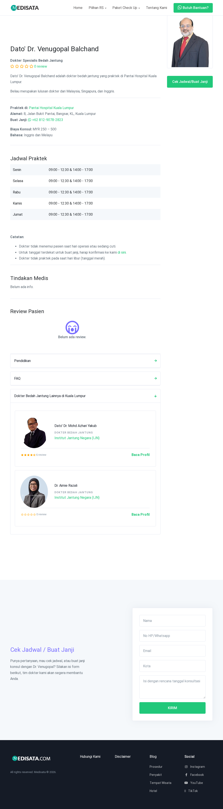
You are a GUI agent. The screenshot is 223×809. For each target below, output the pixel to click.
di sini (122, 252)
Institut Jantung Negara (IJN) (77, 438)
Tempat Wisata (160, 783)
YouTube (196, 783)
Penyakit (156, 775)
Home (78, 8)
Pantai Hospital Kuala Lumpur (51, 108)
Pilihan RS (97, 8)
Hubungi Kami (90, 756)
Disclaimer (123, 756)
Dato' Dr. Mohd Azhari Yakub (75, 426)
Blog (153, 756)
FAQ (17, 378)
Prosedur (156, 766)
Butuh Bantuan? (195, 8)
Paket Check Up (125, 8)
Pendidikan (22, 361)
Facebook (197, 775)
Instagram (197, 766)
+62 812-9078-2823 (47, 120)
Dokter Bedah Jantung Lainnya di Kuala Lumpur (50, 396)
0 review (40, 66)
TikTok (193, 791)
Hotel (153, 791)
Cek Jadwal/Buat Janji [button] (190, 82)
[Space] (26, 7)
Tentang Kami (156, 8)
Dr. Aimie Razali (65, 485)
